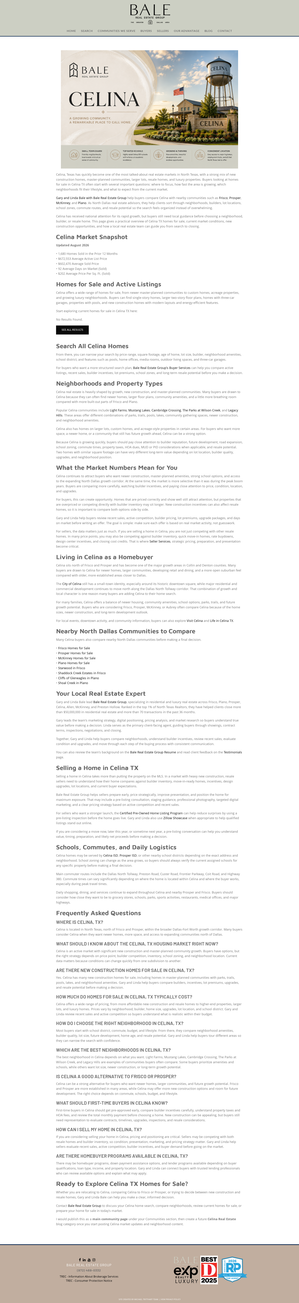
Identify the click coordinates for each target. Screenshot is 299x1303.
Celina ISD (110, 855)
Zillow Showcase (175, 818)
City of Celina (71, 584)
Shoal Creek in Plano (73, 683)
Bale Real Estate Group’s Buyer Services (162, 368)
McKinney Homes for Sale (77, 658)
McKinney (63, 203)
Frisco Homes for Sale (74, 648)
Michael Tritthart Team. (146, 1299)
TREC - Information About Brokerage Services (89, 1276)
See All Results (72, 329)
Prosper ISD (128, 855)
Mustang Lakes (139, 410)
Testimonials (233, 752)
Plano (82, 203)
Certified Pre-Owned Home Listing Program (151, 813)
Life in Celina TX (221, 621)
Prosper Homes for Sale (75, 653)
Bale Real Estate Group (109, 702)
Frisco (223, 198)
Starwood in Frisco (71, 668)
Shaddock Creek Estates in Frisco (82, 673)
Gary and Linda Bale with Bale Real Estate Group (91, 198)
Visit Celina (195, 621)
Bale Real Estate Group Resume (153, 752)
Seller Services (160, 541)
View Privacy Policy (170, 1299)
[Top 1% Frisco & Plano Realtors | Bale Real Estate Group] (149, 13)
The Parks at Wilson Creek (201, 410)
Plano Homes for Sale (74, 663)
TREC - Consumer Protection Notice (89, 1281)
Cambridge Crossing (166, 410)
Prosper (235, 198)
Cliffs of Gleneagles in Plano (78, 678)
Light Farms (118, 410)
